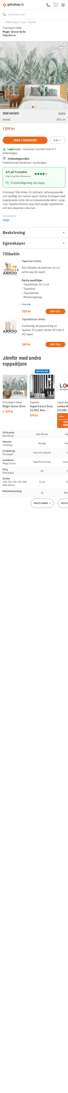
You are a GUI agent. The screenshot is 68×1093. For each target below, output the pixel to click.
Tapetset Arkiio (31, 261)
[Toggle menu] (63, 5)
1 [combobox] (56, 140)
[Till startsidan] (13, 5)
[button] (34, 116)
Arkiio (6, 219)
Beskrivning (14, 232)
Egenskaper (14, 243)
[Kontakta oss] (48, 5)
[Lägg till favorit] (61, 48)
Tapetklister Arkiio (33, 319)
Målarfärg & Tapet (16, 22)
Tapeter (32, 22)
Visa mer (26, 304)
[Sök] (4, 14)
